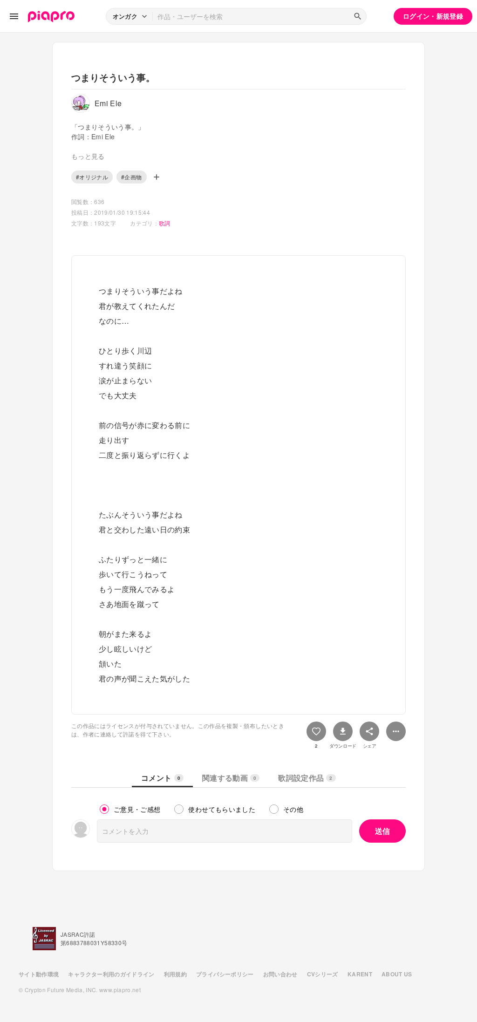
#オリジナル (92, 177)
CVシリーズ (322, 974)
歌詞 (164, 223)
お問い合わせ (280, 974)
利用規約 (175, 974)
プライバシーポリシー (225, 974)
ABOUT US (397, 974)
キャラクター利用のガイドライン (111, 974)
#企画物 (131, 177)
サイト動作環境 (39, 974)
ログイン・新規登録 (433, 15)
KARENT (360, 974)
